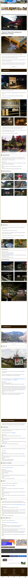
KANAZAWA (14, 572)
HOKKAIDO (14, 569)
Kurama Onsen (8, 73)
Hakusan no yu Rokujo (9, 467)
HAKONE (14, 570)
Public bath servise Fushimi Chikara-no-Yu (12, 522)
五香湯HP (13, 485)
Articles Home (14, 573)
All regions (23, 572)
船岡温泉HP (14, 432)
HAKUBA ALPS (22, 569)
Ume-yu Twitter (4, 450)
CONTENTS (13, 66)
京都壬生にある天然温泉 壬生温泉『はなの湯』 (18, 504)
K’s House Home (5, 569)
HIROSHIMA (5, 572)
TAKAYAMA (22, 571)
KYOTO (14, 571)
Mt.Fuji (5, 571)
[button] (26, 283)
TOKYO (5, 570)
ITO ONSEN (22, 570)
